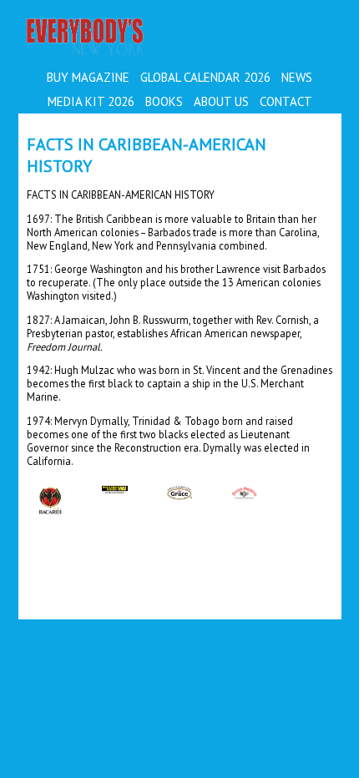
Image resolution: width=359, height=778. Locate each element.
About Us (221, 101)
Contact (286, 101)
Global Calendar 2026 (205, 77)
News (296, 77)
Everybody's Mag (143, 38)
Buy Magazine (88, 77)
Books (164, 101)
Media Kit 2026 (91, 101)
